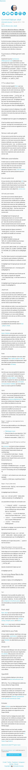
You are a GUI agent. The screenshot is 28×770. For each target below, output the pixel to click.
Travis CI (3, 741)
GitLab (16, 764)
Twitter (9, 762)
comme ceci (21, 189)
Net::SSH (20, 358)
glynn (15, 745)
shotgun (21, 618)
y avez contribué (20, 169)
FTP (13, 745)
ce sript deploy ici (12, 378)
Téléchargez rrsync (10, 431)
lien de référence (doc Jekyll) (9, 26)
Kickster (8, 706)
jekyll (10, 745)
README (6, 640)
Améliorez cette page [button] (14, 754)
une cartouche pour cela (16, 679)
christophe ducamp (6, 22)
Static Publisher (5, 333)
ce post (7, 624)
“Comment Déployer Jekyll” (9, 750)
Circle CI (10, 741)
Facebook (15, 762)
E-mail (4, 762)
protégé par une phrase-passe (11, 601)
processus (6, 446)
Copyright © (7, 766)
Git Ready (13, 364)
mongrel (8, 620)
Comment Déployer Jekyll (11, 20)
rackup (3, 620)
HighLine (13, 358)
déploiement (4, 745)
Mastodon (3, 1)
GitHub (11, 764)
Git (22, 181)
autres (19, 620)
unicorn (13, 620)
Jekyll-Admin (13, 636)
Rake (9, 358)
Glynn (16, 86)
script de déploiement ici (15, 399)
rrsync (19, 745)
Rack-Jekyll (4, 612)
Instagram (21, 762)
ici (24, 733)
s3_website (4, 654)
